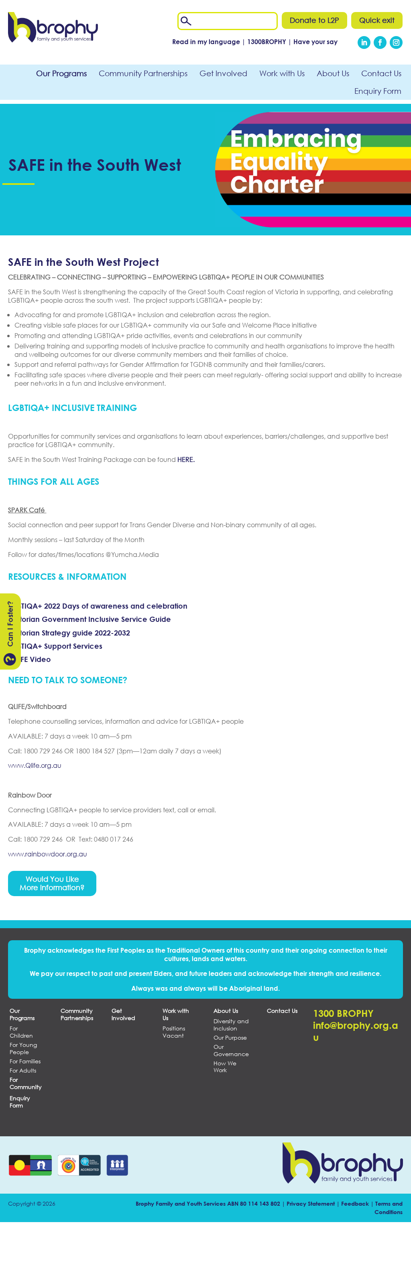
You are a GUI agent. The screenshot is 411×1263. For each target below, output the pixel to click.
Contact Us (381, 73)
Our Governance (231, 1050)
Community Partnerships (143, 73)
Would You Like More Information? (52, 883)
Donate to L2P (314, 20)
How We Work (225, 1067)
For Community (26, 1083)
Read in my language (206, 41)
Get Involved (223, 73)
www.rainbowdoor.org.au (47, 854)
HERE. (186, 459)
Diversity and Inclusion (231, 1025)
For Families (25, 1061)
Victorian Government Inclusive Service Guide (89, 619)
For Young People (23, 1048)
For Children (21, 1032)
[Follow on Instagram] (396, 42)
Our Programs (61, 73)
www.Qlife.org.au (34, 765)
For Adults (23, 1070)
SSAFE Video (29, 659)
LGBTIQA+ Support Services (55, 646)
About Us (333, 73)
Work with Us (282, 73)
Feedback (355, 1203)
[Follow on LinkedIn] (364, 42)
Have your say (315, 41)
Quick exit (377, 20)
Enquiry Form (377, 90)
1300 (267, 41)
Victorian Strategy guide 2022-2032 (69, 632)
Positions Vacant (174, 1032)
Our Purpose (230, 1037)
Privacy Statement (311, 1203)
